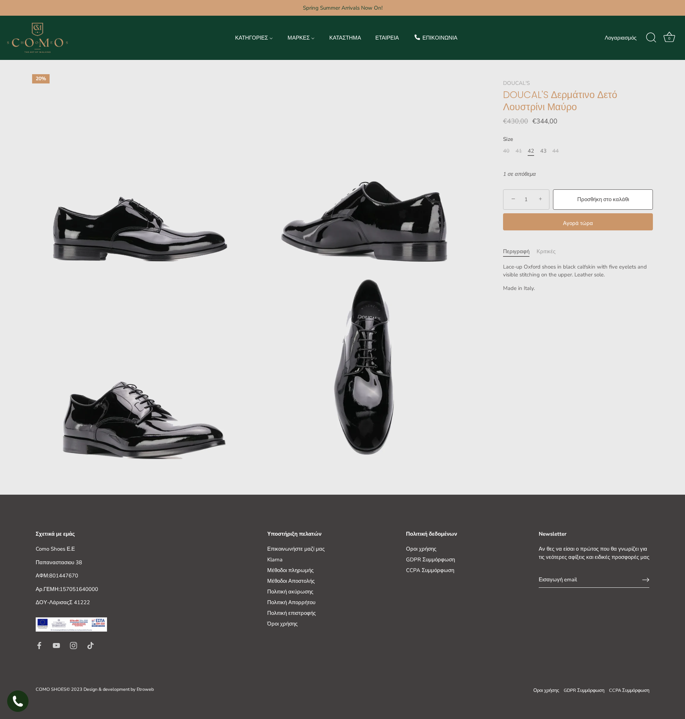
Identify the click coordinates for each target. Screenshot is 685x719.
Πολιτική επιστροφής (291, 613)
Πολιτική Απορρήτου (291, 602)
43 (543, 151)
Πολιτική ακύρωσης (290, 591)
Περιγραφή (516, 251)
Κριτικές (546, 251)
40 (506, 151)
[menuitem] (254, 38)
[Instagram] (73, 644)
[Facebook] (39, 644)
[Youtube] (56, 644)
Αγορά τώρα (578, 223)
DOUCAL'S (516, 83)
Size (508, 139)
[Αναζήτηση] (651, 38)
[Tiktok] (90, 644)
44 (555, 151)
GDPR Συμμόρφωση (430, 559)
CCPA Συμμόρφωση (430, 570)
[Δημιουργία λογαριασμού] (645, 579)
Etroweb (145, 689)
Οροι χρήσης (421, 548)
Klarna (275, 559)
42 (531, 151)
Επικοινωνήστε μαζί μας (296, 548)
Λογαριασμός (620, 37)
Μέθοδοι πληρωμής (290, 570)
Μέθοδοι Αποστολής (291, 581)
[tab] (520, 252)
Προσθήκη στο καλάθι (603, 199)
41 (519, 151)
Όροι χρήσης (282, 623)
